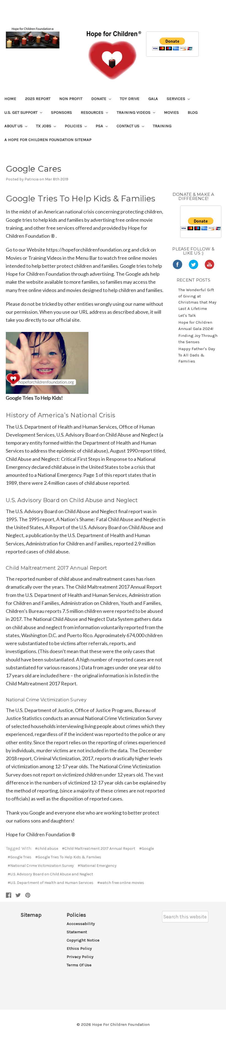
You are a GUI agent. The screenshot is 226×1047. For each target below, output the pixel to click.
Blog (193, 112)
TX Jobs (44, 125)
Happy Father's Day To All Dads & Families (196, 355)
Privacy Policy (80, 956)
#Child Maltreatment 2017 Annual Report (98, 848)
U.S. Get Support (21, 112)
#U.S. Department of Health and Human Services (50, 882)
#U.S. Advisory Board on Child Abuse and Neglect (50, 874)
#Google (146, 848)
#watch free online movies (120, 882)
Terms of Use (79, 964)
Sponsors (61, 112)
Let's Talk (187, 315)
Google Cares (33, 169)
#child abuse (46, 848)
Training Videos (134, 112)
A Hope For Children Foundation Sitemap (48, 139)
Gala (153, 98)
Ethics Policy (79, 948)
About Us (14, 125)
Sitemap (31, 915)
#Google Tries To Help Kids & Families (68, 857)
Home (10, 98)
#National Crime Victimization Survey (41, 865)
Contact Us (129, 125)
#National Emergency (97, 865)
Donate (99, 98)
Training (162, 125)
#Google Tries (19, 857)
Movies (171, 112)
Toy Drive (129, 98)
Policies (74, 125)
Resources (92, 112)
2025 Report (37, 98)
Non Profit (70, 98)
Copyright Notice (83, 940)
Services (176, 98)
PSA (100, 125)
